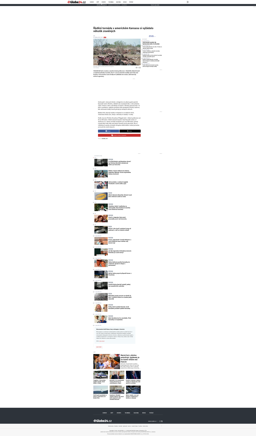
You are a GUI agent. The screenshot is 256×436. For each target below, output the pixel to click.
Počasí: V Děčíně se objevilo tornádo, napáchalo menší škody (151, 51)
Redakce (116, 426)
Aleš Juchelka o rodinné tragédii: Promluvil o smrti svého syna (118, 182)
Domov (92, 2)
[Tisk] (140, 67)
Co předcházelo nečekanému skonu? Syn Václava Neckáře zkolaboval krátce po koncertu (119, 163)
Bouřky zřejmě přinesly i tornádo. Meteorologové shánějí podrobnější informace (151, 61)
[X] (138, 67)
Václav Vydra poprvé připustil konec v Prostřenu (119, 274)
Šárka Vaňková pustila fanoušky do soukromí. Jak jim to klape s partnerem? (119, 263)
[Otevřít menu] (187, 2)
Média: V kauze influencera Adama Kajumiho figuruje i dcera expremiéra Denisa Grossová (119, 172)
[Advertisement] (119, 89)
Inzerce (129, 426)
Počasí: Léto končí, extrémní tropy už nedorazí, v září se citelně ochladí (119, 229)
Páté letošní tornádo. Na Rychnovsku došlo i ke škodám (151, 43)
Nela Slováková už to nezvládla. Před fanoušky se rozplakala (119, 318)
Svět (97, 2)
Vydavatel (125, 426)
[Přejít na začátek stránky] (161, 426)
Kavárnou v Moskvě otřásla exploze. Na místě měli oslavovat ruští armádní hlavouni (117, 397)
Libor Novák (101, 341)
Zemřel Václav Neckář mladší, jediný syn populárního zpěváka (119, 285)
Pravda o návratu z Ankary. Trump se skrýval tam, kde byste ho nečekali (133, 382)
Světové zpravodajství (102, 4)
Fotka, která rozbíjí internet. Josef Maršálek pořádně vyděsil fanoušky (119, 307)
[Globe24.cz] (76, 2)
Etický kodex (111, 426)
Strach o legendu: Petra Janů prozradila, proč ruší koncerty (117, 218)
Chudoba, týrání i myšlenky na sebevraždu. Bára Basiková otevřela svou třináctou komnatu (119, 207)
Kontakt (120, 426)
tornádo (103, 138)
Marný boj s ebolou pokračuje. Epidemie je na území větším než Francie (130, 358)
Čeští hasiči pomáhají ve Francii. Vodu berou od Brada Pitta (100, 396)
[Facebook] (136, 67)
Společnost (124, 4)
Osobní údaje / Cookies (137, 426)
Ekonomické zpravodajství (114, 4)
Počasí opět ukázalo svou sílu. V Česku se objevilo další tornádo (152, 47)
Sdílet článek (152, 36)
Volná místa (145, 426)
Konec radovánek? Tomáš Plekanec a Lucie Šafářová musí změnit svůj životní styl (119, 241)
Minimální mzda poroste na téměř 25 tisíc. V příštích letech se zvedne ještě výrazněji (120, 297)
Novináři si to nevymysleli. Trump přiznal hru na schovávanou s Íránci (117, 382)
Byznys (104, 2)
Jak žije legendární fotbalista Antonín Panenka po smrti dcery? (119, 251)
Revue (125, 2)
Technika (110, 2)
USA (107, 138)
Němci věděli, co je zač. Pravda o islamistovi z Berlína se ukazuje (132, 396)
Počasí (131, 2)
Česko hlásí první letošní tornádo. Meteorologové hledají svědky (151, 65)
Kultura (118, 2)
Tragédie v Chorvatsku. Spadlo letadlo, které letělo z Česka (99, 382)
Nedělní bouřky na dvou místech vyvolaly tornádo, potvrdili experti (152, 56)
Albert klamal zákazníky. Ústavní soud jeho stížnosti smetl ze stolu (120, 195)
